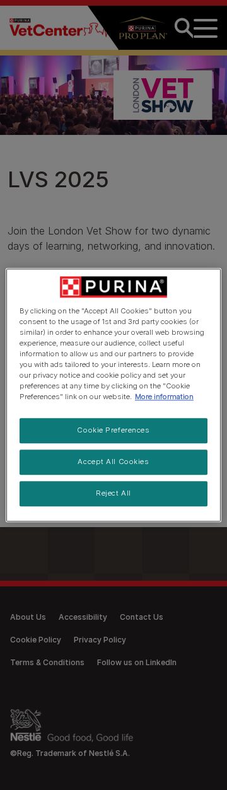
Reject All (113, 493)
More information (164, 396)
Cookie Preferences (113, 430)
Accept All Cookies (113, 461)
